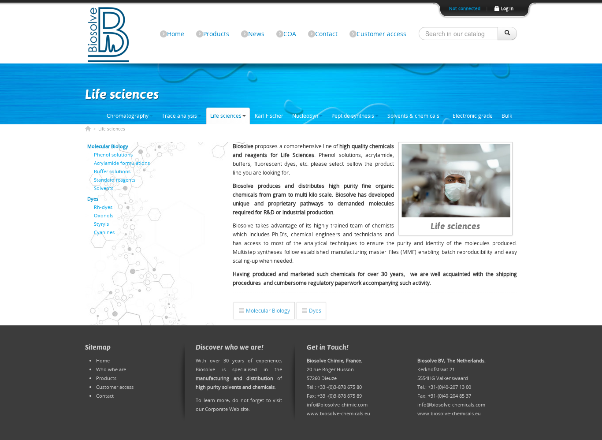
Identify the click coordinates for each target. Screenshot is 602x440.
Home (175, 34)
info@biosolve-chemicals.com (451, 404)
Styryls (101, 223)
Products (216, 34)
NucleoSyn (305, 115)
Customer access (381, 34)
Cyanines (104, 232)
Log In (506, 8)
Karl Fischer (269, 115)
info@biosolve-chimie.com (337, 404)
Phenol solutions (113, 154)
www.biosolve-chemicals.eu (338, 413)
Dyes (314, 310)
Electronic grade (473, 115)
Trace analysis (179, 115)
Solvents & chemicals (413, 115)
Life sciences (226, 115)
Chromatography (128, 115)
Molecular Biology (267, 310)
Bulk (507, 115)
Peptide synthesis (352, 115)
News (256, 34)
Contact (326, 34)
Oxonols (103, 215)
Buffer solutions (112, 171)
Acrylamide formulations (122, 163)
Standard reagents (114, 179)
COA (289, 34)
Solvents (103, 188)
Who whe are (111, 369)
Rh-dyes (103, 207)
